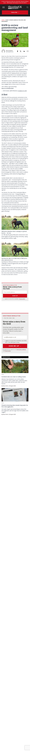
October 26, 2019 (22, 91)
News (3, 374)
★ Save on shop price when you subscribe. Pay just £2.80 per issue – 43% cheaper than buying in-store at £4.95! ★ (15, 2)
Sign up (15, 295)
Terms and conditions (21, 349)
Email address (15, 337)
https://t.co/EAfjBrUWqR (8, 88)
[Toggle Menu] (3, 7)
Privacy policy (22, 299)
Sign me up (15, 346)
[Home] (15, 7)
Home (3, 20)
